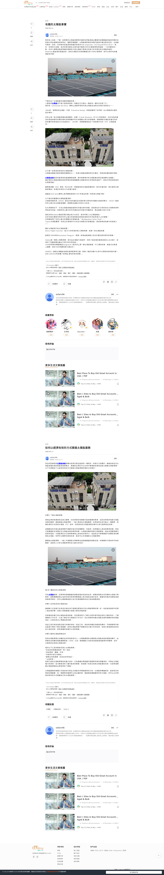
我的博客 (77, 861)
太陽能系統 (57, 709)
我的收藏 (77, 856)
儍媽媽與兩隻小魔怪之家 (51, 332)
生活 (121, 7)
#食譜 (106, 850)
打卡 (56, 273)
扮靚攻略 (79, 273)
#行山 (97, 850)
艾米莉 (66, 332)
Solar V (66, 709)
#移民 (124, 850)
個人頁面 (77, 850)
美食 (98, 7)
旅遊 (103, 7)
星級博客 (77, 7)
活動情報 (86, 273)
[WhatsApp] (31, 136)
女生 (107, 7)
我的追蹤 (77, 859)
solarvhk (53, 34)
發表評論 (50, 349)
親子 (117, 7)
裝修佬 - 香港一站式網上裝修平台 (113, 332)
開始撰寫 (136, 3)
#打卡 (101, 850)
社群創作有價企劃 (30, 7)
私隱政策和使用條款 (52, 871)
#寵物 (92, 850)
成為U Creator (54, 7)
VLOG (93, 7)
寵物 (126, 7)
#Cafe (110, 850)
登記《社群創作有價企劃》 (67, 267)
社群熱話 (42, 7)
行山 (130, 7)
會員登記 (127, 3)
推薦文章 (70, 7)
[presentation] (45, 324)
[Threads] (31, 141)
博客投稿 (60, 864)
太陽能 (48, 709)
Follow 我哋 (82, 276)
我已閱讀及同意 (134, 872)
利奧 (97, 332)
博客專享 (85, 7)
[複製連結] (31, 146)
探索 (64, 7)
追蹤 (115, 35)
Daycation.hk (82, 332)
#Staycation (117, 850)
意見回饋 (60, 861)
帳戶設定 (77, 853)
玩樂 (112, 7)
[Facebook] (31, 131)
